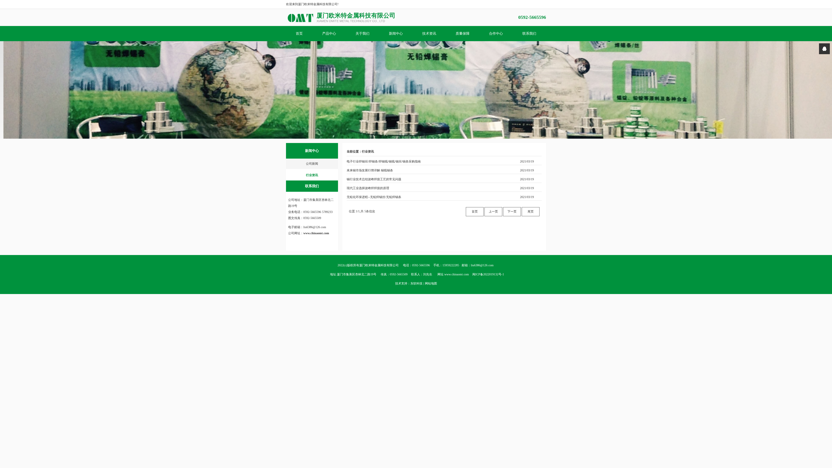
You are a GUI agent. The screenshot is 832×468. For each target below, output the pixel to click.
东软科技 (416, 283)
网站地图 (431, 283)
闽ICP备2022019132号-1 (488, 274)
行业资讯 (312, 175)
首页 (299, 33)
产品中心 (329, 33)
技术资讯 (429, 33)
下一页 (512, 211)
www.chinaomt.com (316, 233)
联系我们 (529, 33)
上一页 (493, 211)
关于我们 (362, 33)
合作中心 (496, 33)
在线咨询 (824, 48)
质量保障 (463, 33)
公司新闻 (312, 163)
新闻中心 (396, 33)
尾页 (531, 211)
